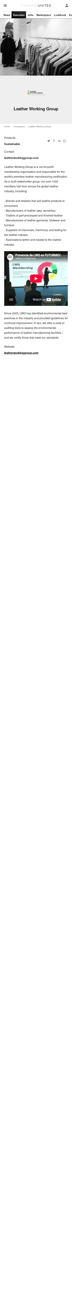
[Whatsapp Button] (64, 140)
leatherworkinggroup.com (21, 353)
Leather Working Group (39, 126)
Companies (19, 126)
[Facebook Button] (54, 140)
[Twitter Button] (48, 140)
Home (7, 126)
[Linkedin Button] (59, 140)
